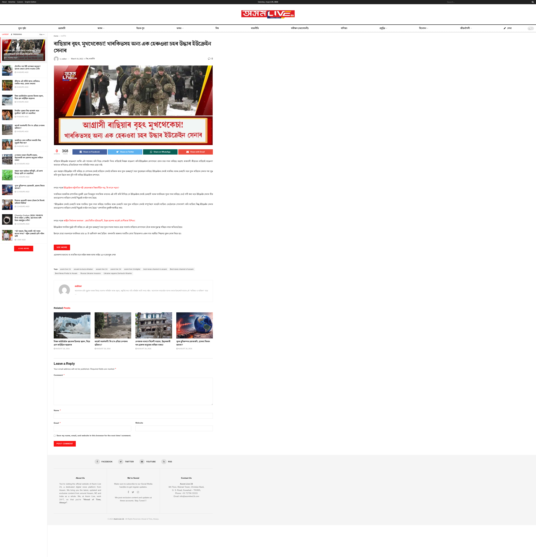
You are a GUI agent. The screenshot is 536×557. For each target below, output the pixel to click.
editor (64, 59)
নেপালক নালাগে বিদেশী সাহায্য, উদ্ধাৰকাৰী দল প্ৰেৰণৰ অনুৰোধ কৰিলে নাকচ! (29, 158)
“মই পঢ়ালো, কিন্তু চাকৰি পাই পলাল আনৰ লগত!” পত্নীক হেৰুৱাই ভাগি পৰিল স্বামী (29, 234)
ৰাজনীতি (255, 28)
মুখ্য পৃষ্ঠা (22, 28)
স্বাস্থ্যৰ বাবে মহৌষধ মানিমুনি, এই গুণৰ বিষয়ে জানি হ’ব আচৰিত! (29, 172)
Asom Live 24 (119, 519)
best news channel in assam (155, 269)
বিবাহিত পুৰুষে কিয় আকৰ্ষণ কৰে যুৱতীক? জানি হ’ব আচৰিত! (27, 112)
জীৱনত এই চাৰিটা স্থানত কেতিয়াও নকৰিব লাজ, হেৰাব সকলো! (27, 82)
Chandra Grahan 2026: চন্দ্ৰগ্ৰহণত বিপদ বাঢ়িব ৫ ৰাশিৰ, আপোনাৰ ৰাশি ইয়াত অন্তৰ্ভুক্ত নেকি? (29, 218)
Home (56, 36)
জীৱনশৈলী (465, 28)
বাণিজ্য (344, 28)
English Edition (30, 2)
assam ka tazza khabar (83, 269)
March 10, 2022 (77, 59)
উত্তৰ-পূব (140, 28)
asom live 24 (65, 269)
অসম (100, 28)
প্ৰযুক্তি (382, 28)
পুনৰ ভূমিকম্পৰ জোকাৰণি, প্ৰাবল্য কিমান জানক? (30, 187)
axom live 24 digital (132, 269)
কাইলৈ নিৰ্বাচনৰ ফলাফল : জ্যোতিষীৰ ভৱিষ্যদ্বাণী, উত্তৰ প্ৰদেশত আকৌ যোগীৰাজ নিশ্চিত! (99, 220)
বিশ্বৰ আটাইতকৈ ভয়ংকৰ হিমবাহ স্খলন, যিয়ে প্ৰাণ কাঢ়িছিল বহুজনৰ (29, 97)
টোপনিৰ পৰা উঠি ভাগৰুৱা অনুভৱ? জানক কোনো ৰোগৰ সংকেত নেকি (27, 67)
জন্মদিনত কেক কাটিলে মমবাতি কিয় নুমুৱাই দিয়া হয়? (28, 141)
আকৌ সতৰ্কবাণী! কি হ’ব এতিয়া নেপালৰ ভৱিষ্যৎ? (30, 127)
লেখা (509, 28)
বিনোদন (422, 28)
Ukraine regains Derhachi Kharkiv (118, 273)
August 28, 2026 (62, 349)
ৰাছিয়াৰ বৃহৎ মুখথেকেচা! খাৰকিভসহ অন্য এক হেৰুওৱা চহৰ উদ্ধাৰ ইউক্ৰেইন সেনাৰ (22, 52)
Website (139, 423)
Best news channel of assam (181, 269)
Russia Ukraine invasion (91, 273)
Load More (23, 248)
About (4, 2)
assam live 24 (101, 269)
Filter (41, 35)
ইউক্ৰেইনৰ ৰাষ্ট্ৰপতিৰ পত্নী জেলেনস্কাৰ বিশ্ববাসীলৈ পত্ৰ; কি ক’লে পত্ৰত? (91, 187)
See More (62, 247)
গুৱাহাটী (61, 28)
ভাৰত (179, 28)
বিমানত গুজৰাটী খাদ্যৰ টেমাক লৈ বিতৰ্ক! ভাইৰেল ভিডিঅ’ (30, 202)
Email (57, 423)
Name (57, 410)
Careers (20, 2)
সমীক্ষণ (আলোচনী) (300, 28)
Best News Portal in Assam (66, 273)
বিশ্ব (217, 28)
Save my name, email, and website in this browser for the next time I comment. (94, 435)
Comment (59, 375)
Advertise (11, 2)
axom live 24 (116, 269)
